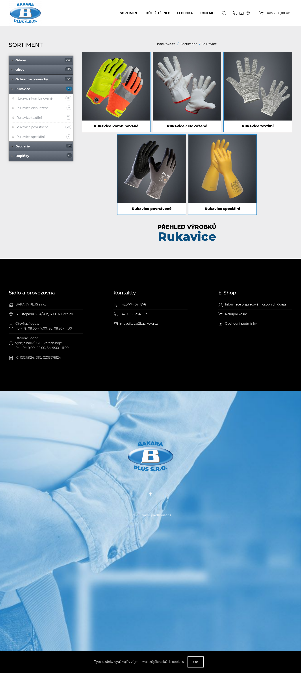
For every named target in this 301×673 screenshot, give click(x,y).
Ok (195, 662)
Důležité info (158, 13)
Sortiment (129, 13)
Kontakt (207, 13)
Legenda (185, 13)
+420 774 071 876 (133, 304)
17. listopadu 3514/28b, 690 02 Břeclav (44, 314)
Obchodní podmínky (241, 324)
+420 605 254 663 (133, 314)
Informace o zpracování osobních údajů (255, 304)
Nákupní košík (236, 314)
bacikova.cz (166, 44)
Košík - (278, 13)
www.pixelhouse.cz (156, 515)
